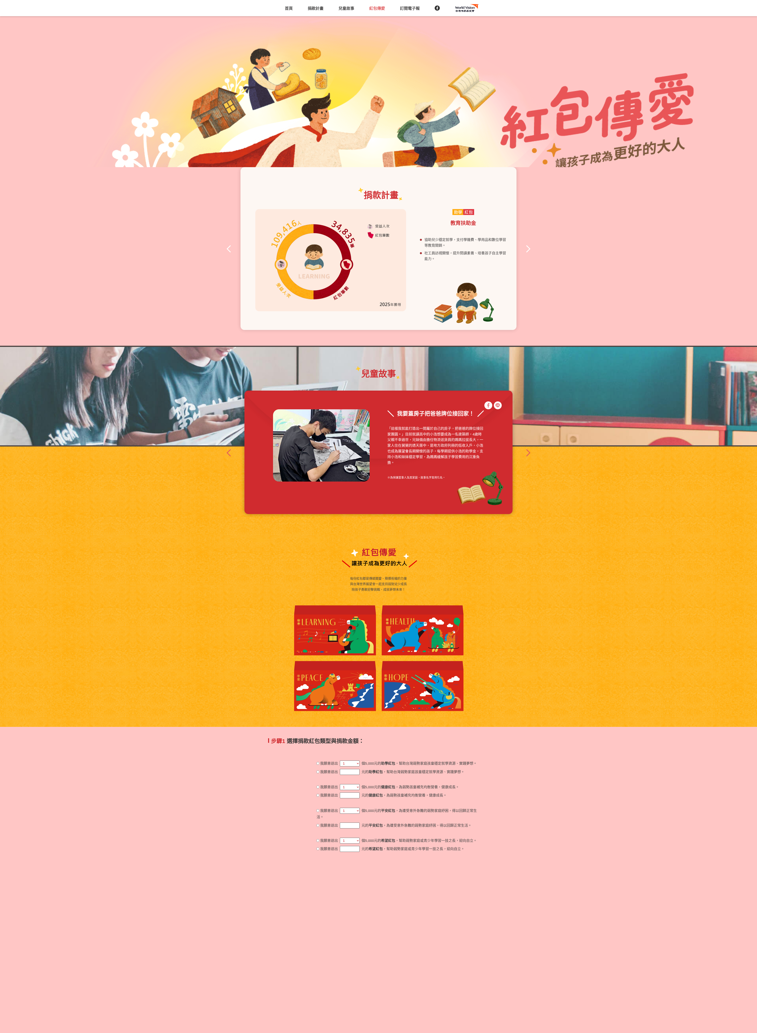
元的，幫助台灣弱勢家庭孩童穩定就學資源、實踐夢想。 (413, 772)
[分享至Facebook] (437, 8)
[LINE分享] (498, 405)
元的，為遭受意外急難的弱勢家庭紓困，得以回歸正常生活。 (417, 825)
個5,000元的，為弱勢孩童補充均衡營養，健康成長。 (410, 787)
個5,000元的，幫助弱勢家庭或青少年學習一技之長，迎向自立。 (419, 841)
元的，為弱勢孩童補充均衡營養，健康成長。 (404, 795)
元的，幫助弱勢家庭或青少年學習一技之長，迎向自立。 (413, 849)
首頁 (289, 8)
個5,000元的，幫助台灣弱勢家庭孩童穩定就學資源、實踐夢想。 (419, 763)
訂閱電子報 (410, 8)
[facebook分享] (488, 405)
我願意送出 (329, 763)
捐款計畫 (315, 8)
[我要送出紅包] (628, 290)
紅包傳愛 (377, 8)
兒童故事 (346, 8)
